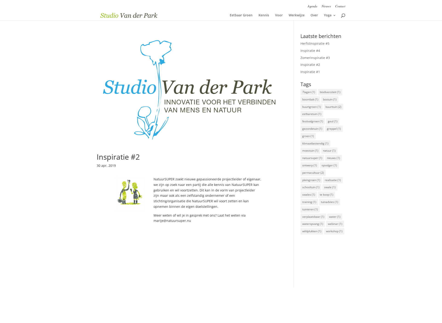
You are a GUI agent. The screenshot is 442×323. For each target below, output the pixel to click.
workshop (334, 231)
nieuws (333, 158)
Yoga (328, 15)
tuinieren (310, 209)
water (334, 217)
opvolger (329, 165)
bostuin (330, 99)
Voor (279, 15)
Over (314, 15)
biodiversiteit (330, 92)
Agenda (312, 6)
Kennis (264, 15)
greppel (334, 129)
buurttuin (333, 107)
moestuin (310, 151)
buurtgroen (311, 107)
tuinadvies (329, 202)
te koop (326, 195)
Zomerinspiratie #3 (315, 58)
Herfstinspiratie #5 (314, 43)
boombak (310, 99)
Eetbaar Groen (241, 15)
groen (308, 136)
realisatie (333, 180)
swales (308, 195)
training (309, 202)
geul (332, 121)
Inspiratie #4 (310, 50)
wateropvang (312, 224)
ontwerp (309, 165)
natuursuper (312, 158)
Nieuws (326, 6)
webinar (335, 224)
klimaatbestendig (315, 143)
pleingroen (311, 180)
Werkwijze (297, 15)
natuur (329, 151)
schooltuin (311, 187)
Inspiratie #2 (118, 157)
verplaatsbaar (313, 217)
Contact (340, 6)
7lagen (308, 92)
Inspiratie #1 (310, 72)
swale (330, 187)
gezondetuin (312, 129)
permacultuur (313, 173)
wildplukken (311, 231)
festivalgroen (312, 121)
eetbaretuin (311, 114)
